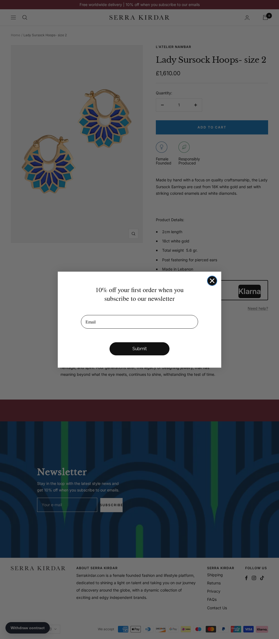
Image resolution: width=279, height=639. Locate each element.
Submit (139, 348)
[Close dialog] (212, 281)
